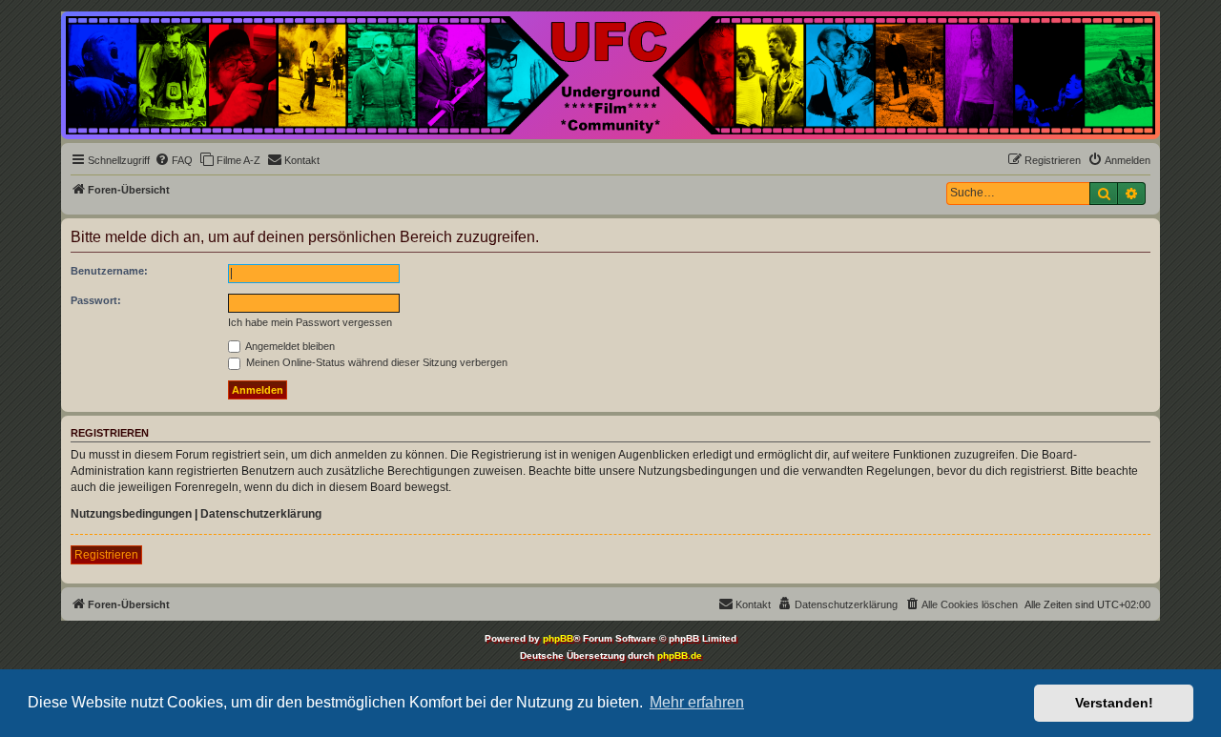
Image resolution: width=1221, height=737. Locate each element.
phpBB (558, 638)
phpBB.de (679, 655)
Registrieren (106, 555)
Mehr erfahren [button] (697, 702)
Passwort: (96, 300)
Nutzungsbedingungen (131, 514)
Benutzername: (109, 270)
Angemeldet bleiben (289, 346)
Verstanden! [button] (1114, 702)
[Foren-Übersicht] (610, 75)
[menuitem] (174, 160)
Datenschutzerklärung (260, 514)
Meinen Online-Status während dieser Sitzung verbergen (375, 362)
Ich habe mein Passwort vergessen (310, 322)
